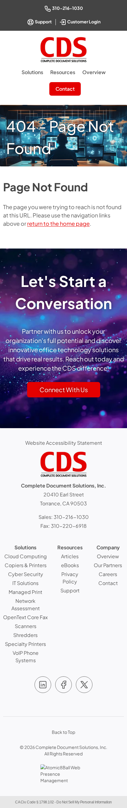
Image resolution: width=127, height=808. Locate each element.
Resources (62, 72)
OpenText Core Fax (25, 617)
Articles (70, 556)
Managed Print (25, 592)
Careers (108, 574)
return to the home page (58, 223)
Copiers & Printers (26, 565)
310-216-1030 (67, 8)
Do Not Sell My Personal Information (84, 802)
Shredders (25, 635)
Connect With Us (63, 389)
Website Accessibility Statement (63, 443)
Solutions (32, 72)
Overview (94, 72)
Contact (65, 89)
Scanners (25, 626)
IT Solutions (25, 583)
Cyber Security (25, 574)
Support (43, 21)
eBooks (70, 565)
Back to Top (63, 732)
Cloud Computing (25, 556)
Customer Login (84, 21)
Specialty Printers (25, 644)
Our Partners (108, 565)
